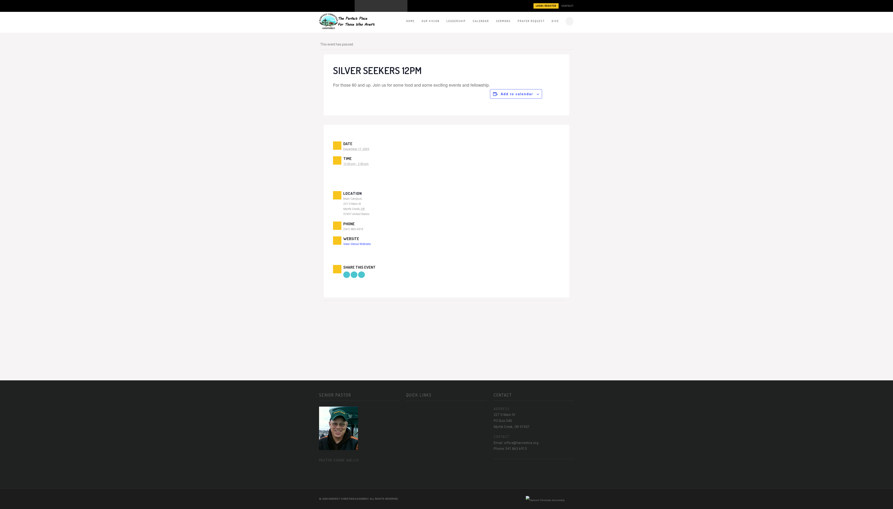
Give (555, 21)
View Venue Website (357, 244)
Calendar (481, 21)
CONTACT (567, 6)
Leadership (456, 21)
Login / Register (546, 6)
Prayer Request (531, 21)
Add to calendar (517, 93)
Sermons (503, 21)
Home (410, 21)
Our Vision (431, 21)
